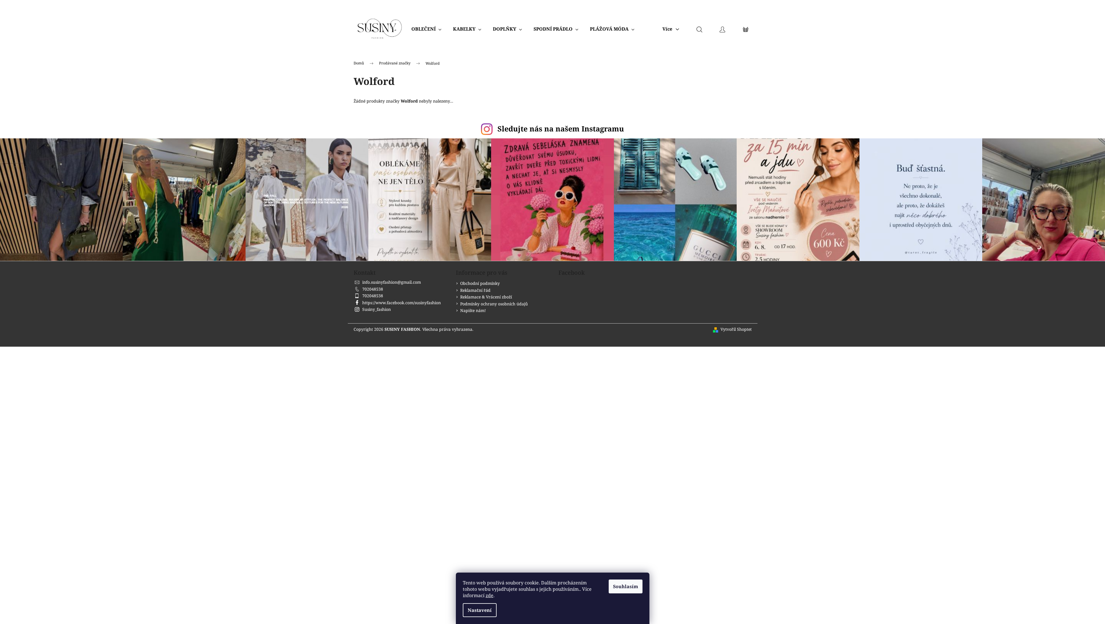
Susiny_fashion (376, 309)
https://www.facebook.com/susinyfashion (401, 302)
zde (489, 595)
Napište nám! (473, 310)
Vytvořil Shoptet (736, 329)
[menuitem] (426, 28)
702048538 (372, 289)
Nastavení (480, 610)
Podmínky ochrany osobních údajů (494, 304)
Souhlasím (625, 586)
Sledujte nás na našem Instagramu (560, 128)
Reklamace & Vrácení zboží (486, 297)
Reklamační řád (475, 290)
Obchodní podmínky (480, 283)
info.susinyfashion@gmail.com (391, 282)
